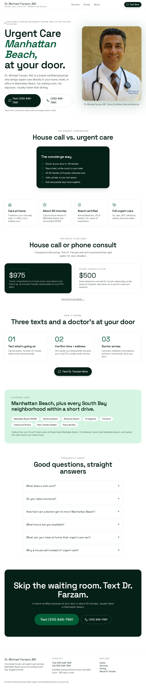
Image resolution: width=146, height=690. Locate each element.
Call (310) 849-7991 (61, 665)
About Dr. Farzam (108, 671)
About (97, 4)
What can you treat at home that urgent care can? (73, 537)
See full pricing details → (73, 299)
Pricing (87, 4)
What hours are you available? (73, 524)
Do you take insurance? (73, 499)
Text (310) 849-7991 (56, 619)
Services (75, 4)
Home (102, 663)
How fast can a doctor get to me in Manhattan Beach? (73, 512)
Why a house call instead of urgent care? (73, 550)
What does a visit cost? (73, 486)
